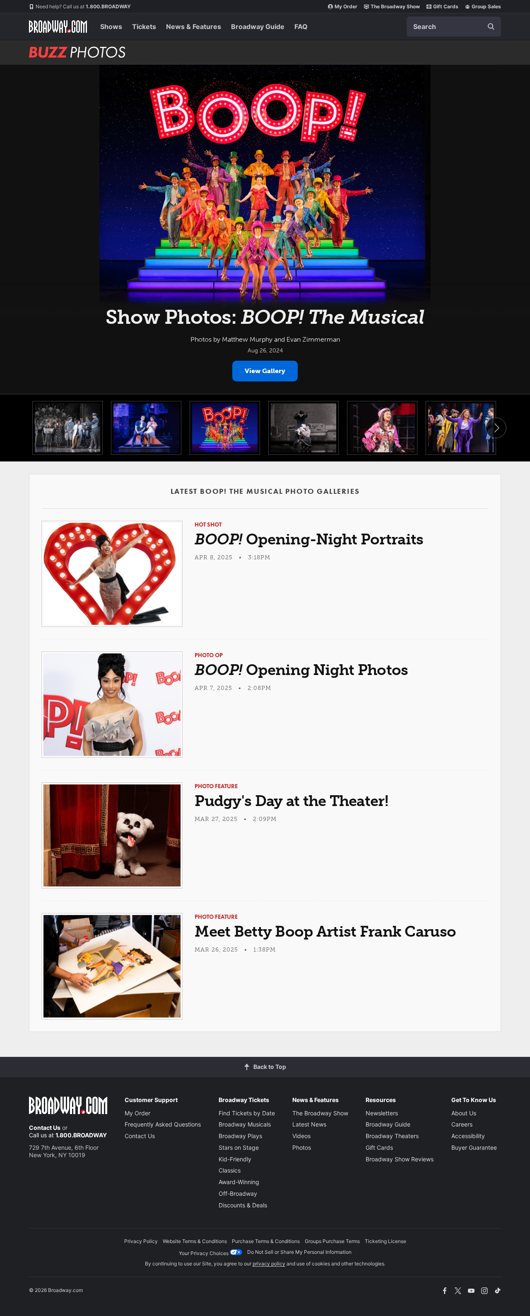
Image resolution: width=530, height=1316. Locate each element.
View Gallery (265, 371)
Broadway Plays (240, 1135)
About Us (463, 1113)
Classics (230, 1170)
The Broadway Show (395, 6)
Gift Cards (445, 6)
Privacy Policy (141, 1241)
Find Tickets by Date (247, 1113)
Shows (111, 26)
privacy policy (269, 1263)
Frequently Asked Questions (163, 1124)
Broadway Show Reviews (400, 1159)
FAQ (301, 26)
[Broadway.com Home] (58, 26)
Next (496, 428)
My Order (346, 6)
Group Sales (486, 6)
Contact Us (44, 1127)
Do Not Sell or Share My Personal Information (299, 1252)
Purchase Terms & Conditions (266, 1241)
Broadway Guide (257, 26)
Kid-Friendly (235, 1159)
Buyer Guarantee (474, 1147)
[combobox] (454, 26)
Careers (461, 1124)
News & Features (193, 26)
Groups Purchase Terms (332, 1241)
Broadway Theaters (392, 1135)
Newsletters (382, 1113)
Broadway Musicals (245, 1124)
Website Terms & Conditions (195, 1241)
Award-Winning (239, 1181)
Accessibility (468, 1135)
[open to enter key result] (491, 26)
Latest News (309, 1124)
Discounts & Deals (243, 1205)
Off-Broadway (238, 1193)
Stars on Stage (239, 1147)
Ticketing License (385, 1241)
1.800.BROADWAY (83, 6)
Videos (301, 1135)
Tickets (144, 26)
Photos (301, 1147)
